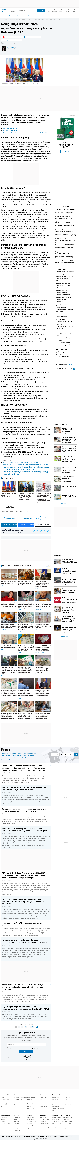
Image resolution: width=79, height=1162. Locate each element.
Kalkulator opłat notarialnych (63, 297)
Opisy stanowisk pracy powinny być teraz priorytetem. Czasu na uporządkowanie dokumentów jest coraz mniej (65, 221)
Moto (50, 15)
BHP (15, 1058)
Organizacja (4, 1071)
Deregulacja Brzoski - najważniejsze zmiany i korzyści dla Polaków (25, 133)
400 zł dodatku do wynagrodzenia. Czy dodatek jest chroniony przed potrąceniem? (64, 226)
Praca (24, 707)
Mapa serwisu (69, 1090)
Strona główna (4, 19)
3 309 (32, 980)
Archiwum (67, 1073)
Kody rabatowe (68, 1075)
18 (60, 369)
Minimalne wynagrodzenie (58, 1073)
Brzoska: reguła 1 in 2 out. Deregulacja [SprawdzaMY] (21, 462)
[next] (37, 981)
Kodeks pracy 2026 (65, 146)
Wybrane (72, 209)
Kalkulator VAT (43, 1075)
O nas (2, 1090)
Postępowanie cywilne (62, 307)
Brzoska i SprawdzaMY (11, 130)
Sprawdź (66, 151)
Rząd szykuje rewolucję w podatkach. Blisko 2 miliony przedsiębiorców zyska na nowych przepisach (64, 252)
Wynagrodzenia (18, 1053)
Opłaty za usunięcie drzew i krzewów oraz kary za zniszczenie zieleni (65, 345)
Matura (15, 1080)
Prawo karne (59, 311)
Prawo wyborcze (34, 711)
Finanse (67, 1054)
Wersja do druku (10, 518)
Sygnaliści (25, 711)
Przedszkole (17, 1071)
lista (27, 511)
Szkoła (15, 1073)
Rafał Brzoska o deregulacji (12, 128)
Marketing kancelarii (18, 713)
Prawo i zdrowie (30, 1062)
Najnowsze (66, 209)
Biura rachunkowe (57, 1048)
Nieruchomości (57, 15)
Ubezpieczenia (17, 1054)
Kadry (16, 15)
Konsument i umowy (15, 707)
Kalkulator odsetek (44, 1077)
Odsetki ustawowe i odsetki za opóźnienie (64, 323)
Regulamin (41, 1090)
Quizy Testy (59, 354)
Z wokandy (17, 711)
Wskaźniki (61, 319)
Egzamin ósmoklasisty (19, 1082)
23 (74, 369)
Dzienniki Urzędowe (31, 1075)
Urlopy (15, 1056)
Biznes (21, 15)
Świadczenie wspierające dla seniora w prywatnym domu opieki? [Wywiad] (65, 235)
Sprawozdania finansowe (58, 1062)
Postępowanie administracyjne (64, 309)
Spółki (41, 1053)
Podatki (3, 1051)
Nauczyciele (17, 1075)
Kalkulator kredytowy (61, 292)
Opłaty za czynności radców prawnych (63, 334)
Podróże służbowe (56, 1077)
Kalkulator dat (59, 301)
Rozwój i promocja (5, 1077)
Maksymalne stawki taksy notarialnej (63, 339)
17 (57, 369)
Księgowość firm (5, 1048)
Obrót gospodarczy (5, 1054)
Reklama (61, 1090)
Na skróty (67, 1069)
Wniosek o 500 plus (61, 316)
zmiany (22, 511)
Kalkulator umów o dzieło (63, 283)
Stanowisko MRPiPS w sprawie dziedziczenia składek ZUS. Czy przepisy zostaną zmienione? (64, 213)
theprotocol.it (68, 1080)
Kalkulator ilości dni (61, 290)
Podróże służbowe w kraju (58, 1071)
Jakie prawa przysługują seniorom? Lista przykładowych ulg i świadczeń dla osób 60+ (65, 257)
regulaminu (26, 1001)
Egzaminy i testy (18, 1077)
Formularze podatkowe (70, 1078)
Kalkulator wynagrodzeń (62, 278)
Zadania (3, 1075)
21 (68, 369)
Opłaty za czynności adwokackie (65, 331)
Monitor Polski (30, 1073)
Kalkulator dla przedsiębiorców (64, 276)
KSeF (70, 15)
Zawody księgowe (5, 1058)
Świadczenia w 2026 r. (62, 424)
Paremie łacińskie (6, 713)
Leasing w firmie (43, 1058)
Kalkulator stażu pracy (45, 1078)
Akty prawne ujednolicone (33, 1080)
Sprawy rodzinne (5, 709)
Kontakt (55, 1090)
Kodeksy (29, 1082)
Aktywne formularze (65, 305)
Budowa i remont (69, 1056)
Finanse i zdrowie (44, 1060)
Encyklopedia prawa (30, 709)
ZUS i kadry (4, 1056)
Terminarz (62, 365)
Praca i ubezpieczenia (45, 1054)
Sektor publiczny (29, 15)
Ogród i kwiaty (68, 1058)
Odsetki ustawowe (56, 1078)
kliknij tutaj (35, 1012)
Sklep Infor (29, 1060)
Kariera (47, 1090)
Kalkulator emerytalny (62, 287)
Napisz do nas (28, 518)
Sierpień (71, 365)
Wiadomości (17, 19)
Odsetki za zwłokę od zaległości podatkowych (64, 327)
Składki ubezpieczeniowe (58, 1075)
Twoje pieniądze (44, 15)
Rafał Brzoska (14, 511)
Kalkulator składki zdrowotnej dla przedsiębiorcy (65, 273)
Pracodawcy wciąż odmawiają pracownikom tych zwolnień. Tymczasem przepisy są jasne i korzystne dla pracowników (63, 217)
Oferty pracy (68, 1082)
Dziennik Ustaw (30, 1071)
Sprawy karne (32, 707)
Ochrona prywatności (12, 1090)
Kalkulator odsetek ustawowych (64, 294)
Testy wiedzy (17, 1084)
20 (65, 369)
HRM (15, 1060)
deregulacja (5, 511)
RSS (51, 1090)
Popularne (59, 209)
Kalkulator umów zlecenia (63, 281)
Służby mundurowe (6, 711)
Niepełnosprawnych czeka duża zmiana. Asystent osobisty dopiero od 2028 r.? (65, 248)
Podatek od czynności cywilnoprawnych (62, 351)
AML (53, 1064)
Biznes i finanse (43, 1051)
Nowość (65, 142)
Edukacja (65, 15)
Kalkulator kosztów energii (63, 285)
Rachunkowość (5, 1053)
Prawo (36, 15)
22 (71, 369)
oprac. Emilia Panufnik (13, 47)
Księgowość (10, 15)
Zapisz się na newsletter (44, 518)
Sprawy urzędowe (17, 709)
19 (63, 369)
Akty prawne (30, 1069)
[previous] (16, 981)
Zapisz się (26, 1005)
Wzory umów (59, 314)
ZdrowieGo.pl (68, 1071)
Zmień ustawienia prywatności (27, 1090)
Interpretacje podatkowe (62, 356)
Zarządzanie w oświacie (20, 1078)
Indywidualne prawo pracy (20, 1051)
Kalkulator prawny (61, 299)
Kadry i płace (4, 1078)
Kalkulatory (62, 269)
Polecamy (57, 555)
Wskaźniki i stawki (57, 1069)
